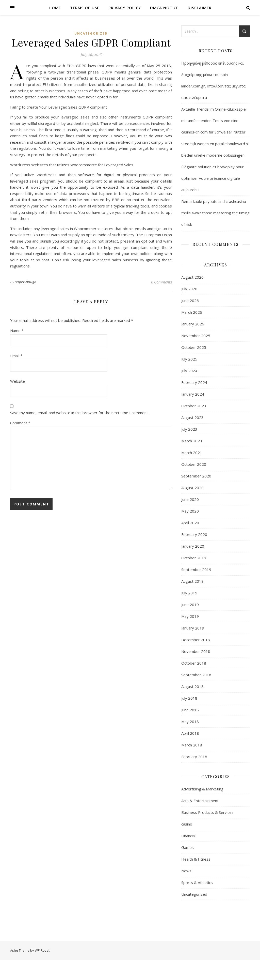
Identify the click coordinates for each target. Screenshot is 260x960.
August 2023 (192, 417)
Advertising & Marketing (202, 788)
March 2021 (191, 452)
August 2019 (192, 581)
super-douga (26, 281)
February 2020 (194, 534)
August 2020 (192, 487)
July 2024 (189, 370)
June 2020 (190, 499)
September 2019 (196, 569)
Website (17, 381)
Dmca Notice (164, 7)
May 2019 (190, 616)
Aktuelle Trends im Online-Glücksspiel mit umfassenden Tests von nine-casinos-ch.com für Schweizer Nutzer (214, 120)
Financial (188, 835)
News (186, 870)
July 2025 (189, 359)
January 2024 (192, 394)
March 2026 (191, 312)
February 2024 (194, 382)
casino (186, 824)
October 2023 (193, 405)
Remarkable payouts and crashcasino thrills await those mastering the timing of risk (215, 213)
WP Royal (42, 950)
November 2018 (195, 651)
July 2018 (189, 698)
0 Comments (161, 281)
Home (55, 7)
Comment (20, 422)
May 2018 (190, 721)
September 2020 (196, 475)
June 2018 (190, 709)
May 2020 (190, 511)
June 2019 (190, 604)
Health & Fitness (195, 859)
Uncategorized (91, 33)
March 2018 (191, 744)
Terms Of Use (84, 7)
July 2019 (189, 592)
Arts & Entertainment (200, 800)
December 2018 (195, 639)
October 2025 (193, 347)
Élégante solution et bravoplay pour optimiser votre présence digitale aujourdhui (212, 178)
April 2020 (190, 522)
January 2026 (192, 323)
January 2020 (192, 546)
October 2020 (193, 464)
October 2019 (193, 557)
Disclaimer (200, 7)
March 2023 (191, 440)
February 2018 (194, 756)
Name (17, 330)
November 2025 (195, 335)
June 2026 (190, 300)
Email (16, 355)
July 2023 (189, 429)
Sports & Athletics (197, 882)
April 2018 (190, 733)
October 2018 (193, 663)
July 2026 (189, 288)
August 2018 (192, 686)
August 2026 (192, 277)
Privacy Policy (124, 7)
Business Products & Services (207, 812)
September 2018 (196, 674)
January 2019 (192, 628)
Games (187, 847)
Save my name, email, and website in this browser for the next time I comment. (79, 412)
